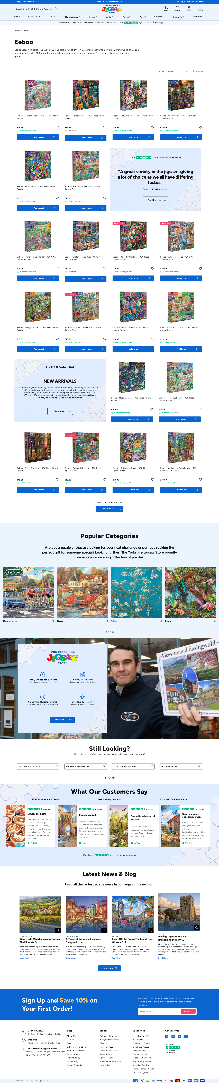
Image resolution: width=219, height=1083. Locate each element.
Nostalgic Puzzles (141, 1065)
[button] (72, 16)
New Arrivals (105, 1065)
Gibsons (103, 1043)
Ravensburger (106, 1054)
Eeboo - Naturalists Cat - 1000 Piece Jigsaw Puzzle (133, 117)
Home (17, 30)
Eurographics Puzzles (109, 1039)
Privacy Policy (73, 1054)
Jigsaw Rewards (74, 1065)
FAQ (69, 1043)
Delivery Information (76, 1047)
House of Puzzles (108, 1047)
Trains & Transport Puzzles (145, 1069)
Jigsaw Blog (72, 1061)
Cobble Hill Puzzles (108, 1036)
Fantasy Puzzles (140, 1054)
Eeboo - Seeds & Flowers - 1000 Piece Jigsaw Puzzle (130, 328)
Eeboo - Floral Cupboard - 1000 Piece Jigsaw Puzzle (176, 399)
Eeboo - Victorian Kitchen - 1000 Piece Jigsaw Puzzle (83, 328)
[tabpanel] (29, 595)
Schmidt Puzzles (107, 1058)
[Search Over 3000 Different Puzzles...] (56, 8)
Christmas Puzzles (141, 1047)
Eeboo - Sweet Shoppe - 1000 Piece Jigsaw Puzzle (37, 117)
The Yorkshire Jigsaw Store (30, 1081)
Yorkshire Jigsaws (141, 1072)
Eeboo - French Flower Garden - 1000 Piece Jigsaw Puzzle (37, 258)
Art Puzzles (138, 1039)
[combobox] (37, 9)
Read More (24, 958)
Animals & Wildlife (141, 1036)
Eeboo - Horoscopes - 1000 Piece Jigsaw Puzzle (36, 187)
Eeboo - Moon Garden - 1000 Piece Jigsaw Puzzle (131, 399)
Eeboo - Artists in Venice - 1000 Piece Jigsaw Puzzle (178, 258)
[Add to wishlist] (57, 128)
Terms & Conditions (76, 1050)
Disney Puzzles (139, 1050)
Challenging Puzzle (141, 1043)
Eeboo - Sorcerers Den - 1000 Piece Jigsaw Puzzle (85, 117)
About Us (71, 1036)
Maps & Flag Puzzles (142, 1061)
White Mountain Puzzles (111, 1061)
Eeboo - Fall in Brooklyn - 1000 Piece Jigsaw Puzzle (37, 469)
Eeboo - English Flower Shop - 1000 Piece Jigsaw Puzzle (84, 258)
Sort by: (161, 72)
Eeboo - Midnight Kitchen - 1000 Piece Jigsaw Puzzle (178, 117)
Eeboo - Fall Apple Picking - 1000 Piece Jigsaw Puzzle (83, 469)
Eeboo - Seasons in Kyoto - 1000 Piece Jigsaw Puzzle (178, 328)
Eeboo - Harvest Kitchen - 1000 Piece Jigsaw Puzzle (82, 187)
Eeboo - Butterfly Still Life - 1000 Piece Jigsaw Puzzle (131, 258)
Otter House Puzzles (109, 1050)
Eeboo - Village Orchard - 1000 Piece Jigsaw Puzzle (38, 328)
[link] (155, 200)
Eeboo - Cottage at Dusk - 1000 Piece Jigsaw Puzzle (130, 469)
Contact (71, 1039)
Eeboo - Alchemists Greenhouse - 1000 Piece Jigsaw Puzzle (178, 469)
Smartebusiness (52, 1081)
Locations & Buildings (142, 1058)
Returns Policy (73, 1058)
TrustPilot (91, 704)
